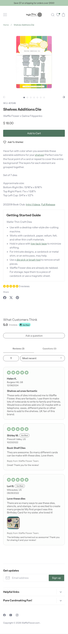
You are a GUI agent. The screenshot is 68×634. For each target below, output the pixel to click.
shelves (39, 154)
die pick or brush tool (28, 259)
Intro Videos (33, 204)
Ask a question (34, 335)
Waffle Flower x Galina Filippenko (22, 115)
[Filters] (11, 358)
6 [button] (40, 97)
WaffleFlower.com (31, 623)
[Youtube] (11, 615)
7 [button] (44, 97)
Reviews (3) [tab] (19, 348)
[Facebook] (4, 615)
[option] (34, 62)
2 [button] (27, 97)
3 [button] (30, 97)
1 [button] (24, 97)
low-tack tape (39, 243)
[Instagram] (17, 615)
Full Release (48, 204)
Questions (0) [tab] (49, 348)
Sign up (56, 577)
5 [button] (37, 97)
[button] (11, 286)
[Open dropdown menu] (60, 591)
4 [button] (34, 97)
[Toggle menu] (5, 14)
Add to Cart (34, 133)
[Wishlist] (58, 15)
